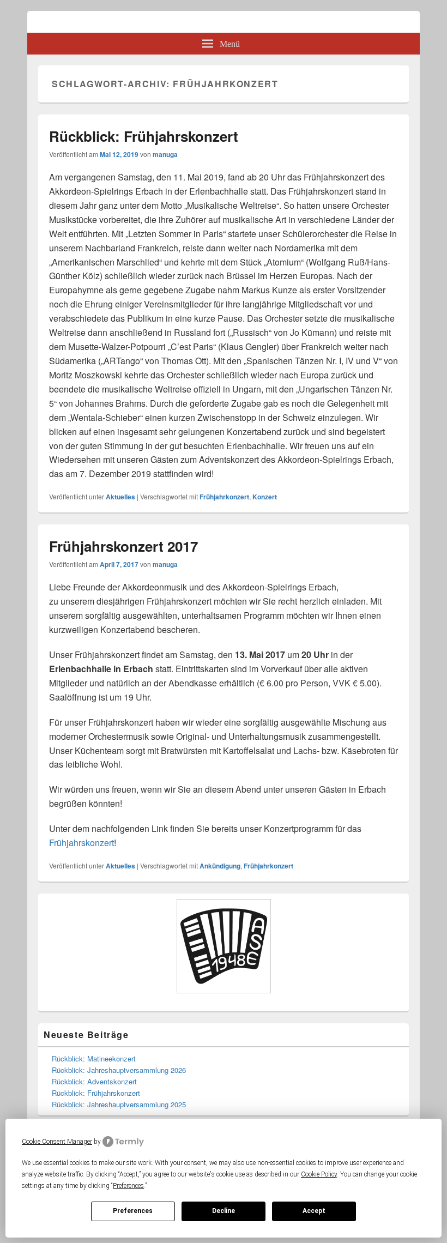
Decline (223, 1211)
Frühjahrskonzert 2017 (123, 546)
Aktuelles (120, 497)
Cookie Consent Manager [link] (57, 1141)
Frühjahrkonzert (224, 497)
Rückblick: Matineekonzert (94, 1058)
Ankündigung (220, 866)
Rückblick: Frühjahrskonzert (143, 136)
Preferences (133, 1211)
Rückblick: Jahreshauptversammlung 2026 (119, 1070)
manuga (165, 154)
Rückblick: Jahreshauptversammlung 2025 (119, 1104)
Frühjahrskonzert (81, 842)
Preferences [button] (128, 1186)
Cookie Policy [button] (319, 1174)
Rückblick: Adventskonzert (94, 1081)
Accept (314, 1211)
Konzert (264, 497)
